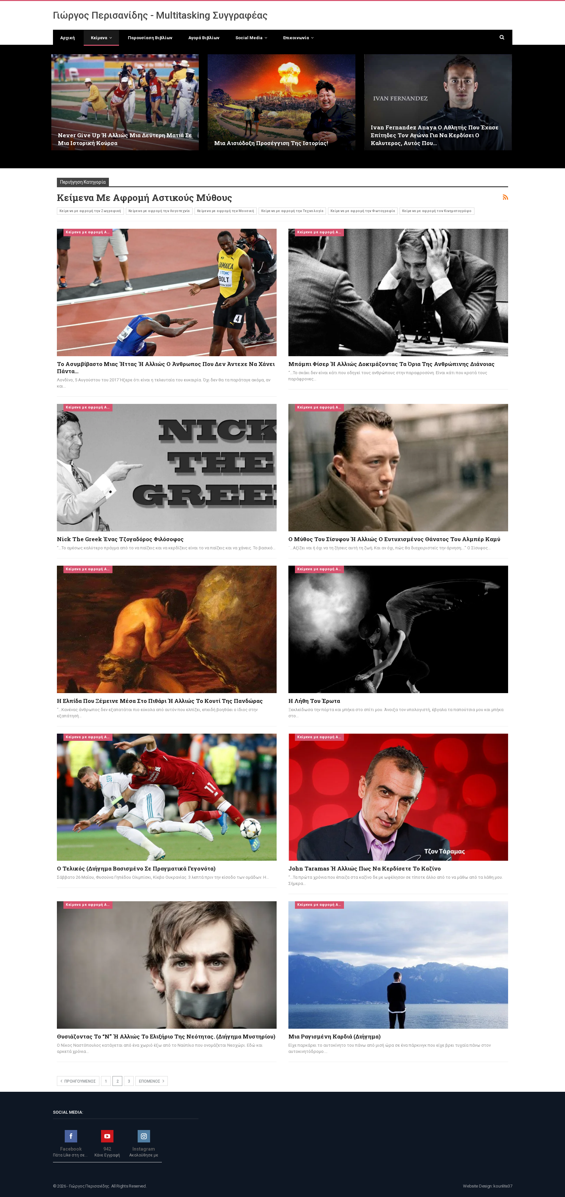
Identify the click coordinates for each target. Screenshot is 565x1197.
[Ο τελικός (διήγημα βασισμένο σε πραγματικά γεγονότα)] (167, 797)
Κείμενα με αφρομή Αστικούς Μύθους (89, 232)
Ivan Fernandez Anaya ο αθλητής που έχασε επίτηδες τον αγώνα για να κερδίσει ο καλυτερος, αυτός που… (435, 135)
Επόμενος (150, 1081)
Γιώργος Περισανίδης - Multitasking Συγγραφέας (160, 15)
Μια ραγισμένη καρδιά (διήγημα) (334, 1036)
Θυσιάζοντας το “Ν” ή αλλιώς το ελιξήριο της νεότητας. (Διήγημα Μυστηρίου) (166, 1036)
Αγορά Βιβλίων (203, 37)
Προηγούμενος (79, 1081)
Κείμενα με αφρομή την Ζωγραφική (90, 211)
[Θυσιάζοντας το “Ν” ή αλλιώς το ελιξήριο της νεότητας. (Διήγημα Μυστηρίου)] (167, 965)
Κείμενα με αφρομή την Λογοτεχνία (159, 211)
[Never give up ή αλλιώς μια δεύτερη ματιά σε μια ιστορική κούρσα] (125, 102)
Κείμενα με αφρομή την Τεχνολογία (292, 211)
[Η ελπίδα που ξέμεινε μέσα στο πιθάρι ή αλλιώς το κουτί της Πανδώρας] (167, 629)
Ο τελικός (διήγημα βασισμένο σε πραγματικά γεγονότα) (136, 868)
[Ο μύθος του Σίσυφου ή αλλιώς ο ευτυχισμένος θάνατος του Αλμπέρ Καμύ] (398, 467)
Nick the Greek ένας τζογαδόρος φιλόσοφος (120, 539)
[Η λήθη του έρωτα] (398, 629)
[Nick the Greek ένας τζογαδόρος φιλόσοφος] (167, 467)
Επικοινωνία (296, 37)
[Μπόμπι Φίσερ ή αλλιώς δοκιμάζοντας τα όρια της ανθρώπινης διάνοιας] (398, 292)
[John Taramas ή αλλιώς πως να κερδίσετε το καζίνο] (398, 797)
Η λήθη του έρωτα (314, 701)
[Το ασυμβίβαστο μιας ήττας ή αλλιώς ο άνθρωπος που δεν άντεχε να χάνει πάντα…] (167, 292)
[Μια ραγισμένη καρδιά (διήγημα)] (398, 965)
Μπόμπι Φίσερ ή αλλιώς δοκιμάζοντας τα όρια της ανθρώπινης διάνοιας (391, 364)
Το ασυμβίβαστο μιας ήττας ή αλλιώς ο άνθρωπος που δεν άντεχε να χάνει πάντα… (166, 367)
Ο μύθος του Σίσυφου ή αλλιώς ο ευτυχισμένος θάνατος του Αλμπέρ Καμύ (394, 539)
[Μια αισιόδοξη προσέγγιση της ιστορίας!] (281, 102)
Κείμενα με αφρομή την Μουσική (225, 211)
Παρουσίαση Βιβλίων (150, 37)
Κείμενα (99, 37)
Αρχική (67, 37)
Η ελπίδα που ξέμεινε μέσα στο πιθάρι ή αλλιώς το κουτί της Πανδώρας (160, 701)
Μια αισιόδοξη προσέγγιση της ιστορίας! (271, 143)
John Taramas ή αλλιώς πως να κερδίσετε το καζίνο (364, 868)
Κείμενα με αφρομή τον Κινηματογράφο (437, 211)
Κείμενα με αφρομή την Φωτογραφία (363, 211)
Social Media (249, 37)
